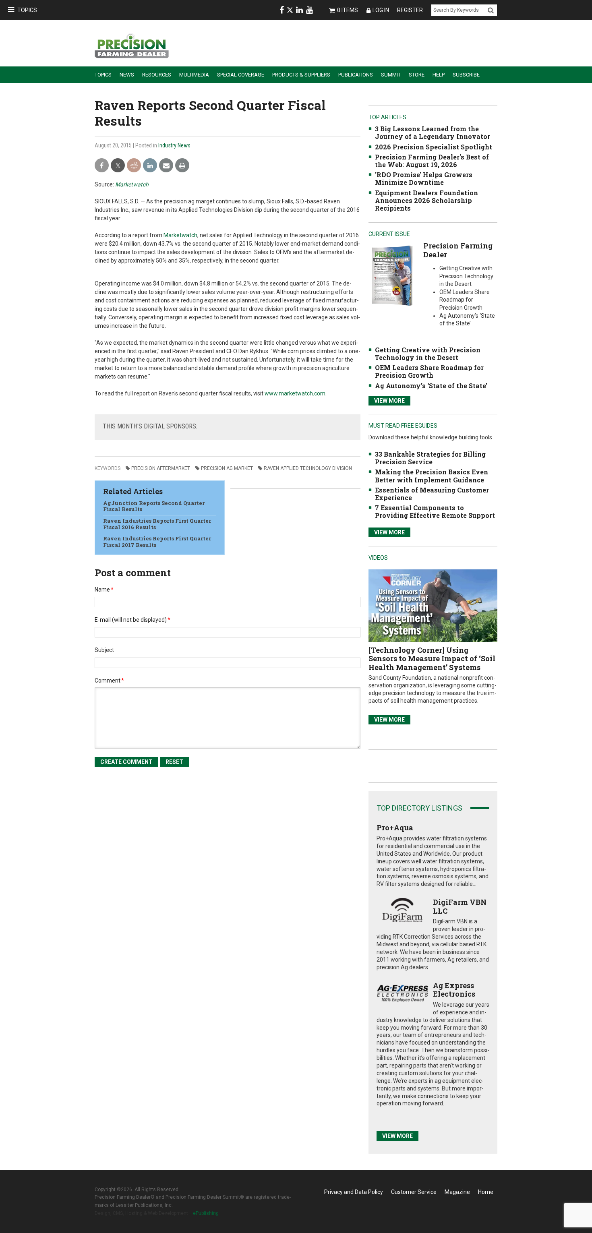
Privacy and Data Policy (353, 1192)
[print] (182, 166)
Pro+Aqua (395, 827)
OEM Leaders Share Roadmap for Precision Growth (429, 371)
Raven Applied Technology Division (308, 468)
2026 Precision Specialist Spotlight (433, 147)
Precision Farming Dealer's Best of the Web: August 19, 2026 (432, 161)
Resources (156, 75)
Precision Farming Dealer (458, 250)
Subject (104, 650)
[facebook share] (102, 166)
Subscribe (466, 75)
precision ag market (227, 468)
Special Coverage (240, 75)
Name (104, 589)
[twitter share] (118, 166)
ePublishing (206, 1213)
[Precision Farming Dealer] (392, 275)
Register (410, 10)
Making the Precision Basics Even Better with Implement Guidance (431, 476)
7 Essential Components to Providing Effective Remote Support (435, 511)
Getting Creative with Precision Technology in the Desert (427, 353)
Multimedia (194, 75)
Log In (381, 10)
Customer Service (414, 1192)
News (127, 75)
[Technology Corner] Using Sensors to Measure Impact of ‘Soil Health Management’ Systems (431, 658)
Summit (391, 75)
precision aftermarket (160, 468)
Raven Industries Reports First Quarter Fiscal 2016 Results (157, 524)
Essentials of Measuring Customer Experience (432, 494)
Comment (109, 680)
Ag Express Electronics (454, 990)
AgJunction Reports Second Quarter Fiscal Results (154, 506)
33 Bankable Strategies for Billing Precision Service (430, 458)
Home (485, 1192)
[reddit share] (134, 166)
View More (389, 400)
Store (416, 75)
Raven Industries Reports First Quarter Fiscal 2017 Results (157, 541)
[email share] (166, 166)
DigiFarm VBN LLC (459, 906)
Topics (27, 10)
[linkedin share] (150, 166)
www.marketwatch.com (295, 393)
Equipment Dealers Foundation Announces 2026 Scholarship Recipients (426, 200)
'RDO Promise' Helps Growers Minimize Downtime (423, 178)
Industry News (174, 145)
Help (439, 75)
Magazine (457, 1192)
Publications (355, 75)
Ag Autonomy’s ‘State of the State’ (431, 385)
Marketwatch (132, 184)
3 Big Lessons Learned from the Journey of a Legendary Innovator (432, 132)
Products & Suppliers (301, 75)
